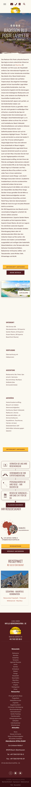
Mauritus (18, 65)
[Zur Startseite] (16, 10)
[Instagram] (10, 773)
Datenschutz (25, 782)
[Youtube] (20, 773)
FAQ (11, 785)
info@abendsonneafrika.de (10, 540)
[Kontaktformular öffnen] (11, 3)
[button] (15, 290)
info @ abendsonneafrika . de (10, 763)
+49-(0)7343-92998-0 (10, 538)
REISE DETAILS (15, 272)
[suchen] (24, 4)
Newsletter (17, 785)
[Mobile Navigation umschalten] (5, 4)
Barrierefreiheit (7, 782)
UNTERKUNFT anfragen (15, 267)
